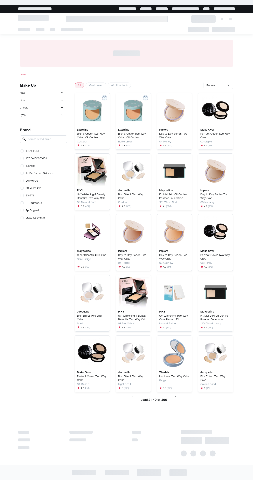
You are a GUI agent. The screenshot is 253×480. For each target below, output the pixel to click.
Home (23, 74)
